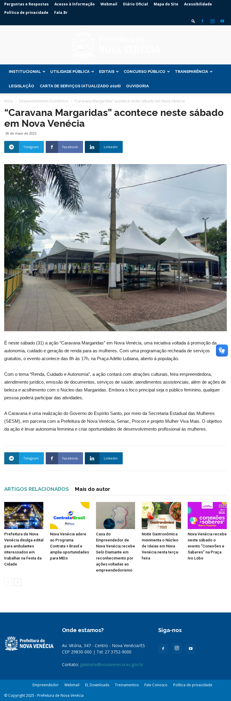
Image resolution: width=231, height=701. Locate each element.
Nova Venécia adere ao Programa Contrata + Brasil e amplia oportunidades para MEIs (69, 546)
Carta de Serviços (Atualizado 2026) (80, 86)
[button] (193, 21)
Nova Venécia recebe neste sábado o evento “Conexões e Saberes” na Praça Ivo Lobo (207, 546)
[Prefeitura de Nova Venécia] (115, 45)
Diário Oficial (135, 4)
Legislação (21, 86)
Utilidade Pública (70, 71)
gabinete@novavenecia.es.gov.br (111, 664)
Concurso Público (144, 71)
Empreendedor (45, 684)
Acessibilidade (198, 4)
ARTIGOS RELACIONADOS (36, 489)
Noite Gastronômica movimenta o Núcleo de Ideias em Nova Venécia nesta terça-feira (160, 546)
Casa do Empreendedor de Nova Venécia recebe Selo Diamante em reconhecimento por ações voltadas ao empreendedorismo (115, 552)
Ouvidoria (137, 86)
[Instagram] (212, 21)
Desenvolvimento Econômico (44, 101)
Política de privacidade (26, 12)
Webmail (108, 4)
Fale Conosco (156, 684)
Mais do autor (92, 489)
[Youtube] (222, 21)
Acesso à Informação (74, 4)
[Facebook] (202, 21)
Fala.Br (61, 12)
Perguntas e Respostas (26, 4)
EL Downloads (97, 684)
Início (8, 101)
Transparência (191, 71)
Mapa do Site (166, 4)
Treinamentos (127, 684)
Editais (106, 71)
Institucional (25, 71)
